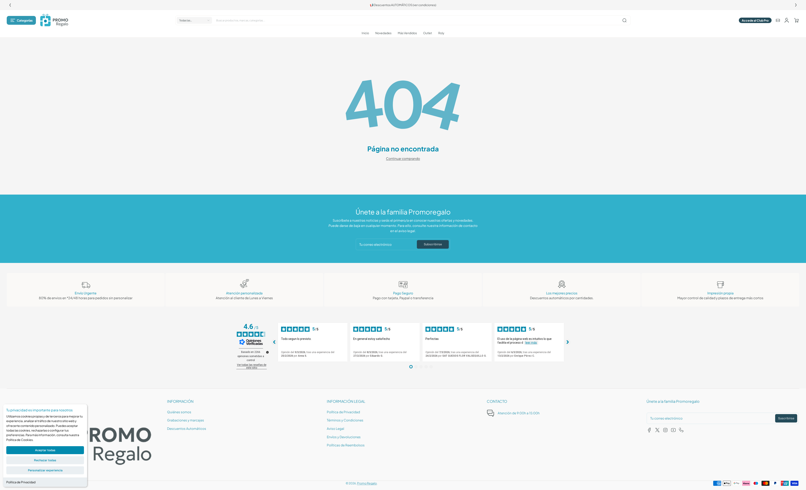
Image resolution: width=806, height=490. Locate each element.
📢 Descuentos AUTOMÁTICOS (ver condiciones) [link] (403, 5)
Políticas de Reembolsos (346, 445)
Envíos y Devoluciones (344, 437)
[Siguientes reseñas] (567, 342)
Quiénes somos (179, 412)
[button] (21, 20)
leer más (531, 342)
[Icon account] (786, 20)
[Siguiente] (796, 5)
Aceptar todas (45, 450)
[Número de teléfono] (681, 430)
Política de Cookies (19, 440)
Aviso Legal (335, 428)
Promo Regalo (367, 483)
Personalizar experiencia (45, 470)
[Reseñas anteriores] (274, 342)
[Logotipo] (54, 20)
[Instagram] (665, 430)
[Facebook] (649, 430)
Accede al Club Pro (755, 20)
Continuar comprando (403, 158)
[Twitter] (657, 430)
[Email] (778, 20)
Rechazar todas (45, 460)
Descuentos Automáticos (186, 428)
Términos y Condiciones (345, 420)
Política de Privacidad (20, 482)
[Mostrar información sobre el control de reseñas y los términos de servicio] (267, 352)
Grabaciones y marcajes (185, 420)
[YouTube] (673, 430)
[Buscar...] (624, 20)
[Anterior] (10, 5)
